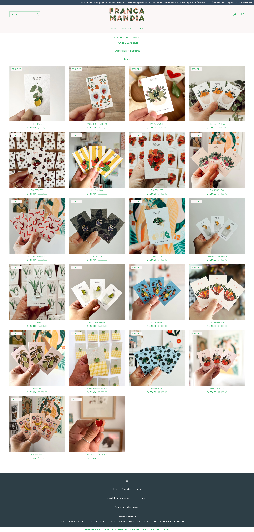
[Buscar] (37, 14)
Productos (126, 28)
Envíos (139, 28)
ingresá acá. (166, 521)
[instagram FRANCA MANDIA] (127, 480)
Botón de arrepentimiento (184, 521)
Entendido (166, 529)
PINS (122, 38)
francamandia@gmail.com (127, 507)
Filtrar (127, 59)
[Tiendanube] (127, 516)
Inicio (113, 28)
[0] (242, 15)
